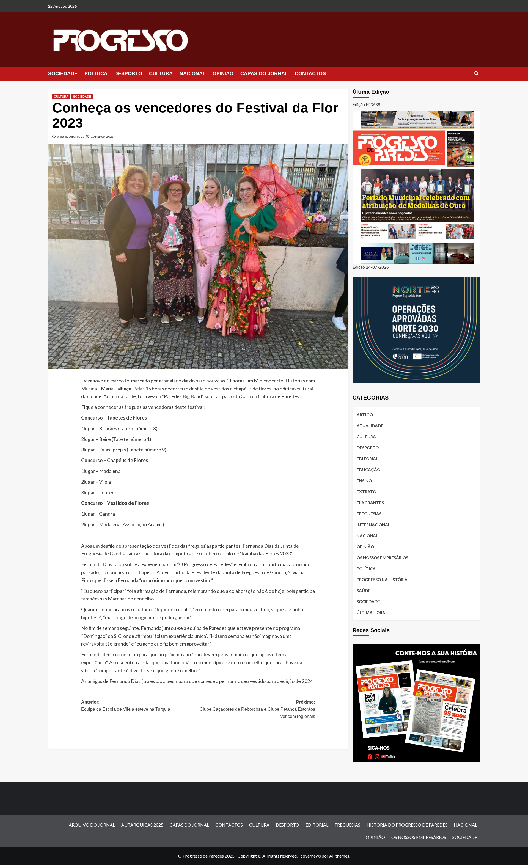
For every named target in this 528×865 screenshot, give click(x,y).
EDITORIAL (367, 458)
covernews (311, 855)
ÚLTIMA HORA (371, 612)
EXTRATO (366, 491)
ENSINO (364, 480)
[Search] (476, 73)
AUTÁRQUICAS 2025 (142, 824)
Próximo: (257, 709)
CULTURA (161, 73)
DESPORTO (128, 73)
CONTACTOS (310, 73)
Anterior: (125, 706)
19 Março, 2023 (102, 136)
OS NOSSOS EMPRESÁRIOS (382, 557)
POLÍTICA (96, 73)
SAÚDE (363, 590)
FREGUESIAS (369, 513)
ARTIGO (365, 414)
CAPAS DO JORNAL (264, 73)
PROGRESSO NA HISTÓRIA (382, 579)
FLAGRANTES (370, 502)
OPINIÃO (223, 73)
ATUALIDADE (370, 425)
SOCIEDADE (63, 73)
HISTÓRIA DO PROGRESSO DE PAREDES (407, 824)
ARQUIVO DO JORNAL (92, 824)
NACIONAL (193, 73)
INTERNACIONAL (373, 524)
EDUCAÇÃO (368, 469)
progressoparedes (70, 136)
